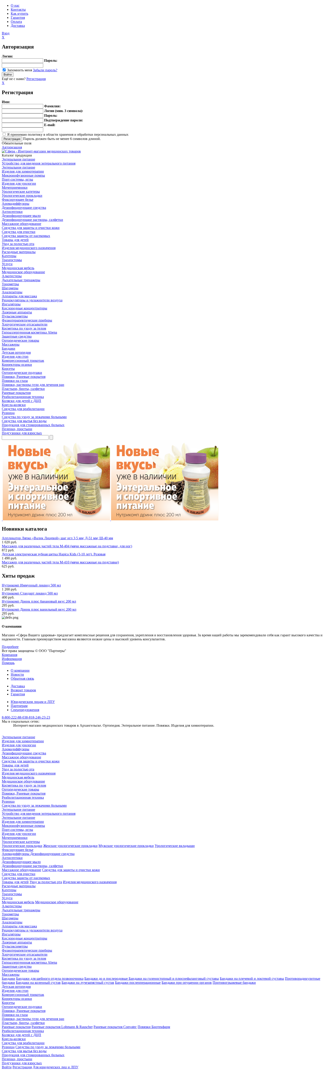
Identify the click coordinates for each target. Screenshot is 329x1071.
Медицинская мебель (18, 268)
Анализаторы (12, 292)
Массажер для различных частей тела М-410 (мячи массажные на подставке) (60, 562)
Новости (17, 674)
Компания (9, 655)
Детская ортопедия (16, 352)
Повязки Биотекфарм (154, 1027)
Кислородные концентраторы (24, 308)
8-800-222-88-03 (14, 717)
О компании (20, 670)
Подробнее (10, 647)
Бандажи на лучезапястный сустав (88, 982)
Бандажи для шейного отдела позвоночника (49, 978)
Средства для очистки (18, 232)
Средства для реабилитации (23, 409)
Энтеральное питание (18, 159)
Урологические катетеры (21, 191)
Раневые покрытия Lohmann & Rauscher (62, 1027)
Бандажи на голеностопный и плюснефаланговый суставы (174, 978)
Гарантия (18, 17)
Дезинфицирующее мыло (21, 216)
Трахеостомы (12, 260)
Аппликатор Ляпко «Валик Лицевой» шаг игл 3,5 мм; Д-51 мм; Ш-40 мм (57, 538)
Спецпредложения (25, 710)
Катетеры (9, 256)
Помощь (8, 663)
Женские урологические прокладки (70, 846)
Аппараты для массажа (19, 296)
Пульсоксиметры (15, 316)
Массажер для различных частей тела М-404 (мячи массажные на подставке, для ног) (67, 546)
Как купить (19, 13)
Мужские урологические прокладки (126, 846)
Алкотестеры (12, 276)
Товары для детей (15, 240)
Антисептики (12, 212)
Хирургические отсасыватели (24, 324)
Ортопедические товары (20, 340)
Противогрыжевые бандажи (234, 982)
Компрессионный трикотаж (23, 360)
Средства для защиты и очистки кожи (31, 228)
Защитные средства (17, 336)
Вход (5, 33)
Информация (12, 659)
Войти (7, 1067)
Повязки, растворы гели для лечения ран (33, 385)
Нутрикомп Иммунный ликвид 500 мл (31, 585)
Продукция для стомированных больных (33, 425)
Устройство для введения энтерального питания (38, 163)
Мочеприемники (15, 187)
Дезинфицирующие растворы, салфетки (32, 220)
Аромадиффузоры (15, 203)
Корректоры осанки (17, 364)
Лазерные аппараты (17, 312)
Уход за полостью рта (18, 244)
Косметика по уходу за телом (24, 328)
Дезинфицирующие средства (24, 208)
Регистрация (36, 79)
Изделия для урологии (19, 183)
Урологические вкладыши (175, 846)
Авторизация (12, 147)
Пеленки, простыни (17, 429)
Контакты (18, 9)
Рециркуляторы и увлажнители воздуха (32, 300)
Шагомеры (10, 288)
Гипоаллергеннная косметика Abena (29, 332)
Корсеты (8, 368)
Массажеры (10, 344)
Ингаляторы (11, 304)
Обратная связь (22, 678)
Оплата (16, 21)
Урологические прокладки (22, 195)
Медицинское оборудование (23, 272)
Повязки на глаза (15, 381)
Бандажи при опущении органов (187, 982)
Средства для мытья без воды (24, 421)
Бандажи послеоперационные (138, 982)
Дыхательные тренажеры (21, 280)
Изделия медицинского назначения (29, 248)
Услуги (7, 264)
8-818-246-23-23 (38, 717)
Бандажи (8, 348)
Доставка (18, 26)
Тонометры (10, 284)
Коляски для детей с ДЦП (21, 401)
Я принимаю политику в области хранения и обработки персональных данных (67, 134)
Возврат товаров (23, 690)
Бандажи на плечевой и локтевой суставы (252, 978)
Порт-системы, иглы (17, 179)
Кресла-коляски (14, 405)
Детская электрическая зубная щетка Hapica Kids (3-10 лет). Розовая (53, 554)
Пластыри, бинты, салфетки (23, 389)
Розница (8, 413)
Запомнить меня (19, 70)
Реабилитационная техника (23, 397)
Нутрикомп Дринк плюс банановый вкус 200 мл (39, 601)
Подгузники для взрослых (22, 433)
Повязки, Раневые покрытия (23, 377)
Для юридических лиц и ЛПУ (55, 1067)
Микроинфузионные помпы (23, 175)
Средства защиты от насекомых (26, 236)
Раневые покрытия (16, 393)
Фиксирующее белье (17, 199)
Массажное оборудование (21, 224)
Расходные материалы (19, 252)
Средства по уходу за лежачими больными (34, 417)
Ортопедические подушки (22, 373)
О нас (15, 5)
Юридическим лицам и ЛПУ (33, 702)
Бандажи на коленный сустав (38, 982)
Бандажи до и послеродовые (106, 978)
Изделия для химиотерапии (23, 171)
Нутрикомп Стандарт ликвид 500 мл (30, 593)
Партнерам (19, 706)
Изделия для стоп (15, 356)
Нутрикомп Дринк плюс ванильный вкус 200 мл (39, 609)
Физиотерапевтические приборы (27, 320)
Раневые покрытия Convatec (115, 1027)
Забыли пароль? (45, 70)
